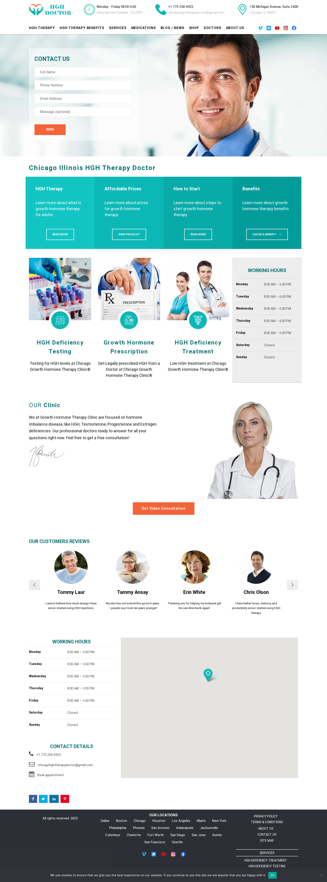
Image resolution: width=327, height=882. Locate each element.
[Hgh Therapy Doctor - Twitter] (268, 29)
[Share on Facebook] (33, 799)
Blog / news (172, 28)
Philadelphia (117, 828)
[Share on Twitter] (43, 799)
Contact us (267, 834)
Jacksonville (209, 828)
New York (219, 821)
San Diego (177, 835)
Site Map (267, 840)
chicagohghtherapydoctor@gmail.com (196, 12)
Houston (158, 821)
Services (117, 28)
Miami (201, 821)
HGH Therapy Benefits (82, 28)
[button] (208, 675)
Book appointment (50, 775)
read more (60, 234)
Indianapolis (185, 828)
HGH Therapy (42, 28)
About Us (235, 28)
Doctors (212, 28)
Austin (217, 835)
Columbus (112, 835)
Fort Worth (155, 835)
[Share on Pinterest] (65, 799)
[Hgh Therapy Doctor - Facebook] (294, 29)
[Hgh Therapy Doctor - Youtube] (277, 29)
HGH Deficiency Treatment (265, 860)
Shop (194, 28)
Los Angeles (181, 821)
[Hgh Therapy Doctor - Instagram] (285, 29)
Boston (121, 821)
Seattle (177, 842)
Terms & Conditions (267, 822)
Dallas (105, 821)
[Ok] (321, 875)
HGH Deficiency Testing (267, 866)
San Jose (199, 835)
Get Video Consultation (164, 508)
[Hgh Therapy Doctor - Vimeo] (260, 29)
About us (265, 828)
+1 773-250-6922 (180, 7)
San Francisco (154, 842)
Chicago (140, 821)
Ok (272, 875)
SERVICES (267, 853)
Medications (143, 28)
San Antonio (160, 828)
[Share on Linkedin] (54, 799)
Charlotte (134, 835)
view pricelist (129, 234)
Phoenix (139, 828)
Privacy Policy (266, 816)
